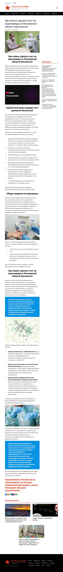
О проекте (48, 565)
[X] (12, 494)
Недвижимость (56, 13)
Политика (23, 13)
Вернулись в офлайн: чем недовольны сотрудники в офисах (48, 81)
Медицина (7, 29)
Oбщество (30, 563)
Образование (31, 565)
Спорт (43, 565)
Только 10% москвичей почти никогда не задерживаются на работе (49, 100)
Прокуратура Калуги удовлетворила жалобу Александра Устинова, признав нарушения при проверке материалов (49, 68)
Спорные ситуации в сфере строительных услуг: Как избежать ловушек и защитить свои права (49, 75)
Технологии (46, 13)
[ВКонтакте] (6, 494)
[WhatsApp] (17, 494)
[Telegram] (10, 494)
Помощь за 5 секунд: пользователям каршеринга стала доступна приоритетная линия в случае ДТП (49, 106)
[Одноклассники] (8, 494)
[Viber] (14, 494)
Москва (7, 13)
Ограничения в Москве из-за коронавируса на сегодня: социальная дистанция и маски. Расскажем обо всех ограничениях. (21, 485)
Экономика (31, 13)
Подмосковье (14, 13)
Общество (38, 13)
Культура (38, 565)
